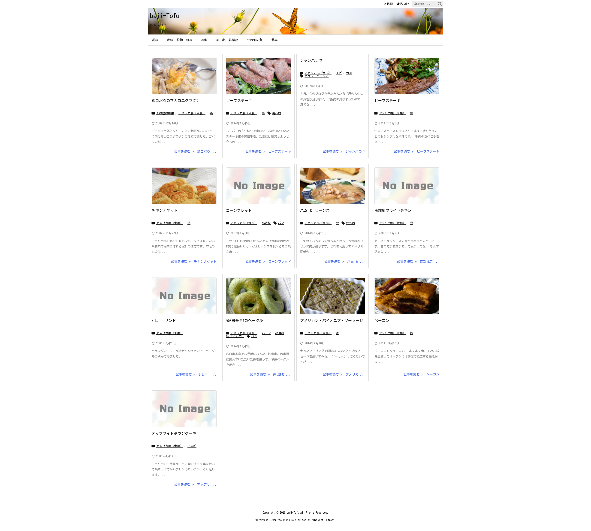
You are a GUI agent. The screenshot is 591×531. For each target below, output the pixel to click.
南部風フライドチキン (392, 210)
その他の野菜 (165, 113)
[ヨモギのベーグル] (258, 296)
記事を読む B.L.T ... (196, 374)
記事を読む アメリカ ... (344, 374)
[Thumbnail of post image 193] (184, 185)
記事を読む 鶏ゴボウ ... (195, 151)
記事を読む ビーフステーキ (268, 151)
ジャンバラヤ (311, 60)
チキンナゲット (165, 210)
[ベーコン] (406, 296)
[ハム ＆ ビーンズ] (332, 185)
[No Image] (258, 185)
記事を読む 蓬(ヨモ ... (270, 374)
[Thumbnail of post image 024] (184, 76)
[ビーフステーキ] (258, 76)
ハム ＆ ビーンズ (315, 210)
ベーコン (381, 320)
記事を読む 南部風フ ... (418, 261)
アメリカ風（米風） (191, 113)
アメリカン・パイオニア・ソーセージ (331, 320)
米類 (349, 72)
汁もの (350, 223)
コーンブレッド (239, 210)
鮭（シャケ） (235, 336)
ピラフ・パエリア (317, 75)
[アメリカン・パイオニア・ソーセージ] (332, 296)
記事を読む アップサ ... (195, 484)
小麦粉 (266, 223)
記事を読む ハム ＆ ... (344, 261)
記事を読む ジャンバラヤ (344, 151)
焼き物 (276, 113)
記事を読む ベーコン (421, 374)
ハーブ (266, 333)
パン (281, 223)
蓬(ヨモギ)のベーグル (244, 320)
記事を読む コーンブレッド (268, 261)
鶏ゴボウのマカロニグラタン (176, 100)
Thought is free (323, 520)
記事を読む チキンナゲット (194, 261)
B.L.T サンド (164, 320)
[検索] (439, 4)
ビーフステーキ (239, 100)
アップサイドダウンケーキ (174, 433)
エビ (339, 72)
